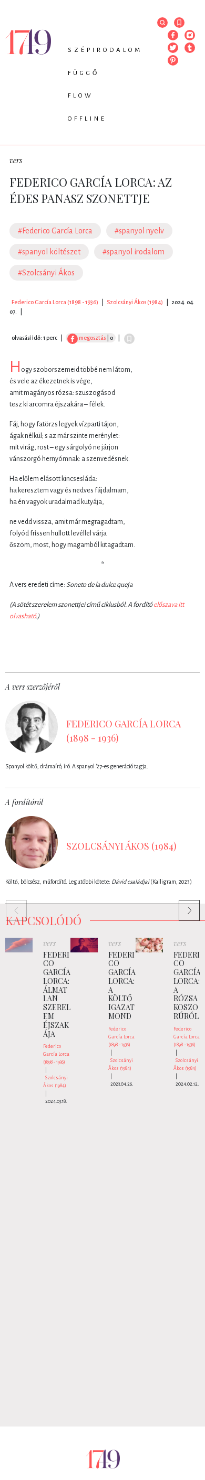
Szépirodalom (105, 50)
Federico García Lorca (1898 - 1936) (55, 302)
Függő (83, 73)
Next (184, 905)
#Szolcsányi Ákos (46, 273)
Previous (11, 905)
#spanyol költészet (49, 252)
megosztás (92, 338)
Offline (87, 118)
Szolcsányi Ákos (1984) (135, 302)
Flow (81, 95)
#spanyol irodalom (133, 252)
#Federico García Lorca (55, 231)
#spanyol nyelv (139, 231)
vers (15, 160)
